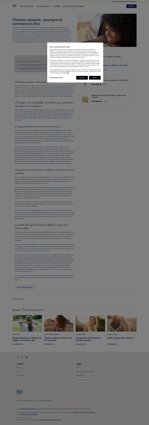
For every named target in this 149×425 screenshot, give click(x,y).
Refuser (95, 77)
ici (67, 73)
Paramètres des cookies (56, 77)
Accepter (82, 77)
